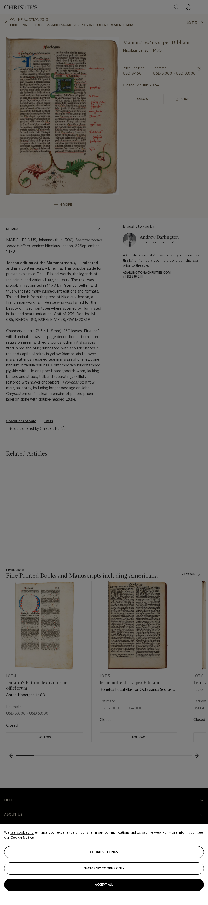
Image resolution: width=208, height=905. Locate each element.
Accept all (104, 884)
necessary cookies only (104, 868)
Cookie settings (104, 852)
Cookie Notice (22, 837)
